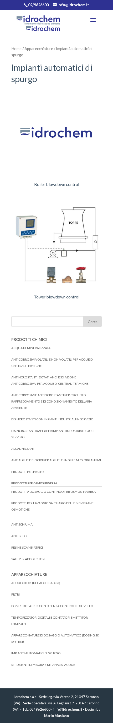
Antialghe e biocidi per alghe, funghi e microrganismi (56, 460)
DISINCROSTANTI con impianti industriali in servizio (52, 419)
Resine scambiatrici (27, 547)
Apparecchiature (38, 48)
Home (16, 48)
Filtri (15, 594)
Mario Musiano (56, 716)
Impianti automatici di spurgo (36, 653)
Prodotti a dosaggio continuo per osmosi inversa (53, 492)
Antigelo (19, 536)
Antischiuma (22, 524)
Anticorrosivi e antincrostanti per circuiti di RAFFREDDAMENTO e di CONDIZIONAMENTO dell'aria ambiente (51, 401)
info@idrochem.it (67, 709)
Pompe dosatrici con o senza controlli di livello (52, 606)
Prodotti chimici (29, 339)
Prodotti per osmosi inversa (34, 483)
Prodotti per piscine (27, 472)
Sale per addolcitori (28, 559)
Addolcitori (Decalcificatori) (35, 583)
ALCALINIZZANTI (23, 449)
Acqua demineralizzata (30, 348)
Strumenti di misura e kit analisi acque (43, 665)
